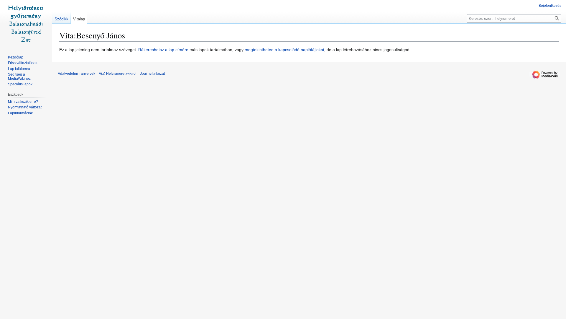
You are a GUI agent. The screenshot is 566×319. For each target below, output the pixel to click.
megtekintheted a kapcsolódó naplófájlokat (284, 49)
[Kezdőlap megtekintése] (26, 23)
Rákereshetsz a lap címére (163, 49)
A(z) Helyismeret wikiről (117, 73)
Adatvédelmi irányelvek (76, 73)
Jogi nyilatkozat (152, 73)
